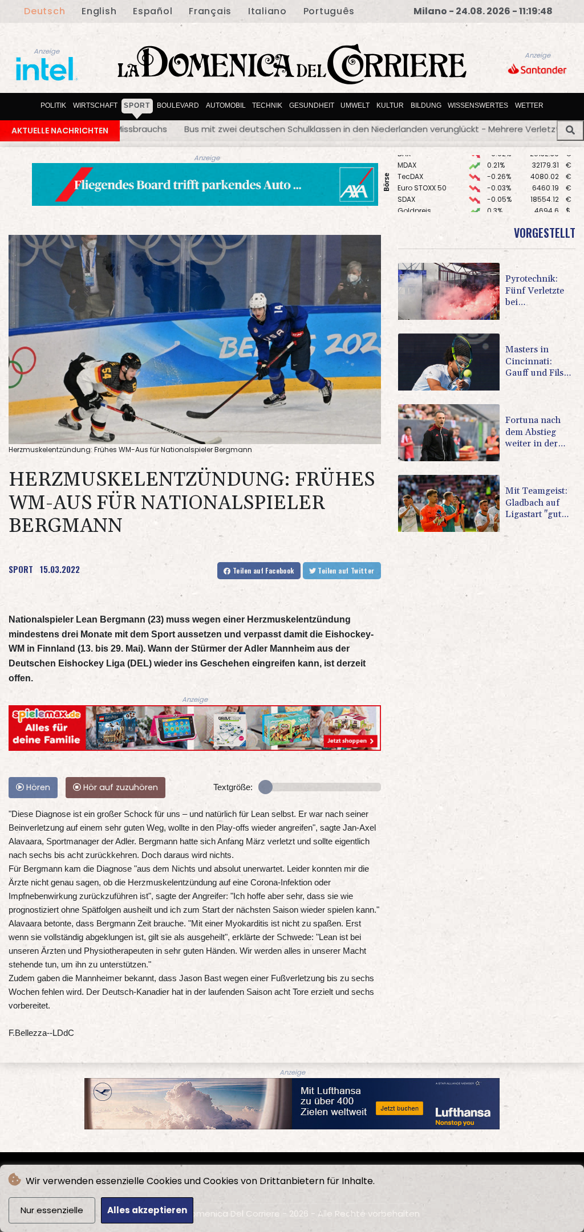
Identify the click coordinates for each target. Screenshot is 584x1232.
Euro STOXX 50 (422, 165)
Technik (267, 105)
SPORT (21, 569)
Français (210, 11)
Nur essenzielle (52, 1210)
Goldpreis (414, 188)
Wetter (529, 105)
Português (329, 11)
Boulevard (178, 105)
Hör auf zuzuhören (119, 787)
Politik (53, 105)
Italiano (267, 11)
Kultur (390, 105)
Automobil (226, 105)
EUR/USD (412, 200)
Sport (137, 105)
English (99, 11)
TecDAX (410, 154)
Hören (37, 787)
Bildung (426, 105)
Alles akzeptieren (147, 1210)
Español (152, 11)
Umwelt (355, 105)
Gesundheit (311, 105)
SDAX (406, 177)
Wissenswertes (478, 105)
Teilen (262, 570)
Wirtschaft (95, 105)
